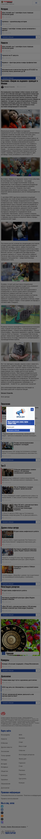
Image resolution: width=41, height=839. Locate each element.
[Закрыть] (32, 409)
